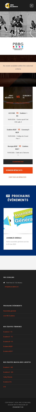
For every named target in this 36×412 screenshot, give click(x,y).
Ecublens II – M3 (8, 372)
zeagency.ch (18, 407)
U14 (4, 387)
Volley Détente (7, 377)
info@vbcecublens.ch (11, 287)
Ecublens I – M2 (8, 367)
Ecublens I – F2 (7, 332)
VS (17, 113)
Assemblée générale (13, 238)
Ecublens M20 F (8, 351)
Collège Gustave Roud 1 (22, 103)
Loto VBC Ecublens (9, 316)
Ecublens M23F (7, 346)
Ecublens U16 (7, 382)
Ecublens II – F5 (8, 336)
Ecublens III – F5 (8, 341)
